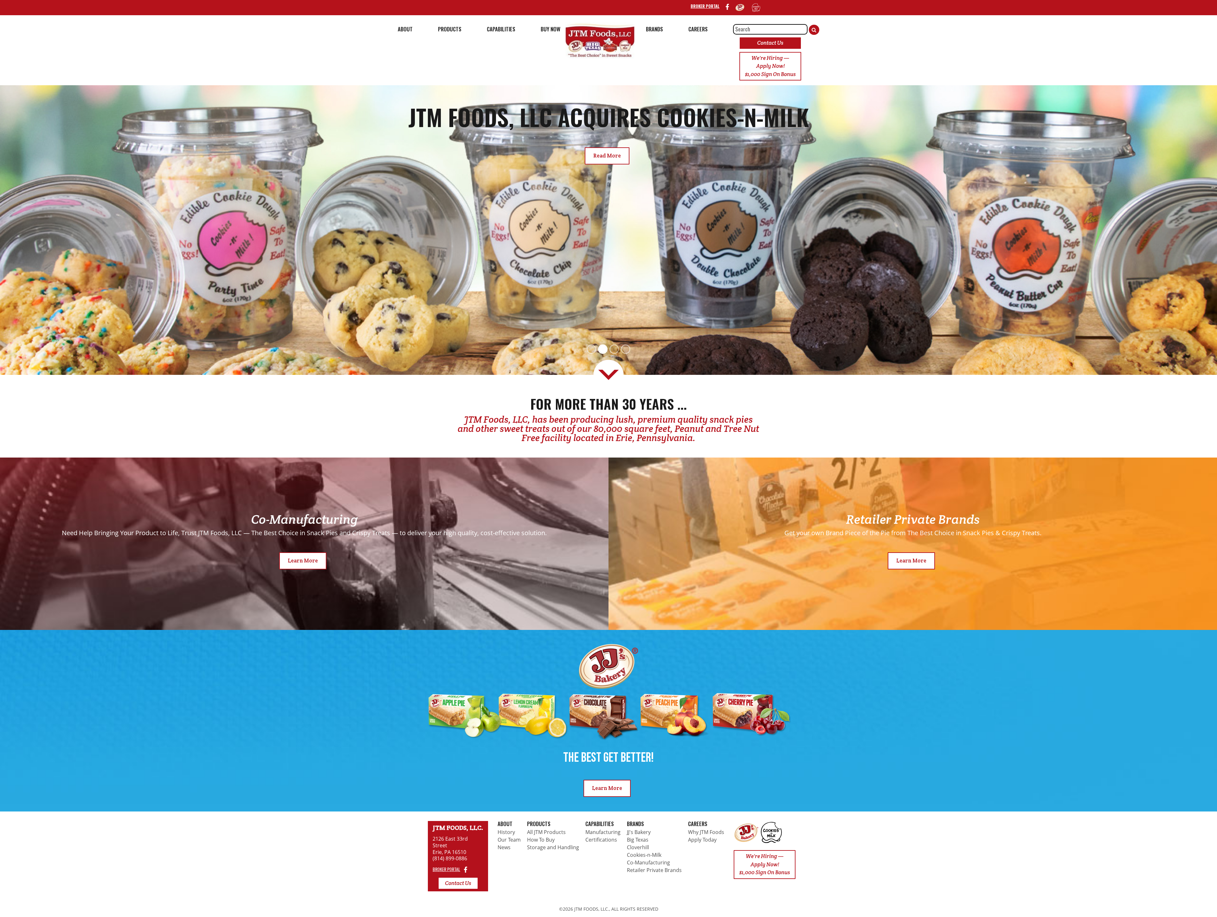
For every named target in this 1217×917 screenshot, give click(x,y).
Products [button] (449, 29)
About (505, 824)
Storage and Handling (553, 847)
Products (539, 824)
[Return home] (746, 832)
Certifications (601, 839)
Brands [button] (654, 29)
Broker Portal (705, 6)
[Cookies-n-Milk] (756, 7)
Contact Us (770, 42)
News (504, 847)
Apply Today (702, 839)
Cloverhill (638, 847)
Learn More (303, 560)
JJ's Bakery (639, 832)
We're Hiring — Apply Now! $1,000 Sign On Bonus (770, 66)
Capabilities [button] (501, 29)
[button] (91, 230)
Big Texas (637, 839)
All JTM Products (546, 832)
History (506, 832)
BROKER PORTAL (446, 869)
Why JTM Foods (706, 832)
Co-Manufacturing (648, 862)
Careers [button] (698, 29)
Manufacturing (603, 832)
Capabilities (599, 824)
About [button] (405, 29)
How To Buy (541, 839)
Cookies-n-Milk (644, 854)
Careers (697, 824)
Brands (635, 824)
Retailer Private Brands (654, 870)
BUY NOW (550, 29)
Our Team (509, 839)
